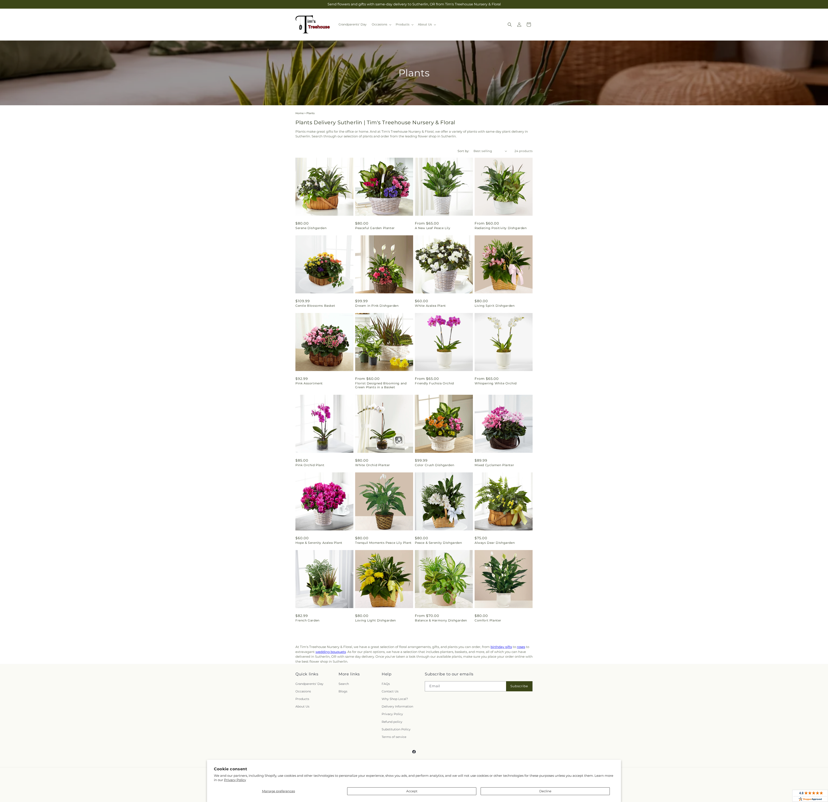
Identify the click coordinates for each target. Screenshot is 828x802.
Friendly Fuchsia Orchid (434, 383)
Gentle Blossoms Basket (315, 306)
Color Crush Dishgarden (434, 465)
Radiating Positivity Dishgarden (501, 228)
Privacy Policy (235, 780)
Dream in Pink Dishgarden (376, 306)
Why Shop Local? (395, 699)
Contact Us (390, 691)
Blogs (343, 691)
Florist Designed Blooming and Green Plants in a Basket (380, 385)
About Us (302, 706)
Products (302, 699)
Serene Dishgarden (310, 228)
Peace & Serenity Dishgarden (438, 543)
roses (521, 647)
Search (344, 684)
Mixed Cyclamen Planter (494, 465)
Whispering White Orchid (496, 383)
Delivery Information (397, 706)
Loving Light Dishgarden (375, 620)
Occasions (303, 691)
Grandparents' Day (309, 684)
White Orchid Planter (372, 465)
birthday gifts (501, 647)
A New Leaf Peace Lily (432, 228)
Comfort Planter (488, 620)
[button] (381, 24)
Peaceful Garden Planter (375, 228)
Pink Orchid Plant (309, 465)
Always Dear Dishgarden (495, 543)
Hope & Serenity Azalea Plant (318, 543)
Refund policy (392, 722)
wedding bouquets (330, 652)
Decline (545, 791)
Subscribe (519, 686)
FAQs (386, 684)
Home (299, 113)
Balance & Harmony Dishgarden (441, 620)
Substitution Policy (396, 729)
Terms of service (394, 737)
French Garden (307, 620)
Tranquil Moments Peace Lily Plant (383, 543)
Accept (411, 791)
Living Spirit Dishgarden (494, 306)
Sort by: (463, 151)
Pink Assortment (309, 383)
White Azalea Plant (430, 306)
